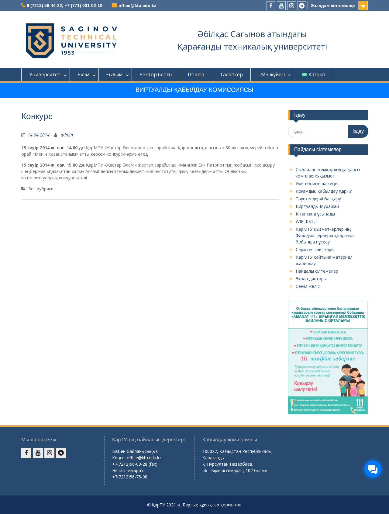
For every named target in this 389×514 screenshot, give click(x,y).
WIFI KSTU (306, 221)
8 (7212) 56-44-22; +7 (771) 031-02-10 (64, 5)
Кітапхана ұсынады (315, 214)
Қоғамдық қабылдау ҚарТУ (324, 191)
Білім (83, 74)
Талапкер (231, 74)
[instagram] (291, 5)
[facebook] (271, 5)
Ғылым (114, 74)
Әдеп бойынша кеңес (317, 183)
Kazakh (316, 74)
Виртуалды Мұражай (317, 206)
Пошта (196, 74)
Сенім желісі (308, 286)
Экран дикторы (311, 278)
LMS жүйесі (271, 74)
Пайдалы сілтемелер (317, 271)
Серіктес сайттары (315, 249)
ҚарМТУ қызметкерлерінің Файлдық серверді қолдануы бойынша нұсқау (325, 235)
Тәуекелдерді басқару (318, 199)
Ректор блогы (155, 74)
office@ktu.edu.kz (137, 5)
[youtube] (281, 5)
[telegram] (302, 5)
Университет (44, 74)
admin (67, 135)
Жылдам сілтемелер (333, 5)
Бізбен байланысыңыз (135, 451)
